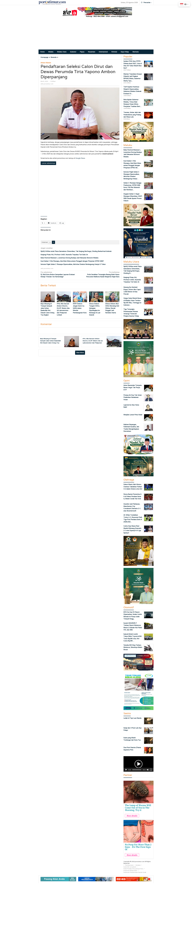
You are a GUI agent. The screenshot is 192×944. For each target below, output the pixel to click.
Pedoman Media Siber (130, 870)
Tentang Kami (129, 865)
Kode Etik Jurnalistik (130, 867)
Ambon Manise (46, 63)
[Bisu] (148, 770)
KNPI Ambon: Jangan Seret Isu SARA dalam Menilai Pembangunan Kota (79, 308)
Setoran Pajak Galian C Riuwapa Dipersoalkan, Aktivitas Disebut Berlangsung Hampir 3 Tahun (73, 264)
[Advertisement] (96, 34)
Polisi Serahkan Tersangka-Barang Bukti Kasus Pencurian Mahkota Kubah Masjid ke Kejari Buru (102, 274)
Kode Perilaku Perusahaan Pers (133, 869)
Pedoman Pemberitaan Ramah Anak (135, 872)
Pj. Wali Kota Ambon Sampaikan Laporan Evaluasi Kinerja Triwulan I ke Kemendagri (58, 274)
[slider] (137, 769)
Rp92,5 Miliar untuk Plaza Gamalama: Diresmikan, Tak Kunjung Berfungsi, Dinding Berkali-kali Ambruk (76, 251)
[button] (138, 764)
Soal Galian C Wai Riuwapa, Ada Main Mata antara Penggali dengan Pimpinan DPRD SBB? (72, 261)
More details (132, 816)
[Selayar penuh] (151, 770)
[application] (139, 764)
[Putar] (126, 770)
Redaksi (138, 865)
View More (80, 353)
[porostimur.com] (52, 2)
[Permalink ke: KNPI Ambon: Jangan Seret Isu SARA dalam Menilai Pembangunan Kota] (80, 297)
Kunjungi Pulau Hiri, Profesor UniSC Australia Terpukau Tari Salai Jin (64, 255)
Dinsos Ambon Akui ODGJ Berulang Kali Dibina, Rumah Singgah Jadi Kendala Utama (112, 308)
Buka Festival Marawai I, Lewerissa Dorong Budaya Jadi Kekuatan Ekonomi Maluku (69, 258)
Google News (80, 158)
